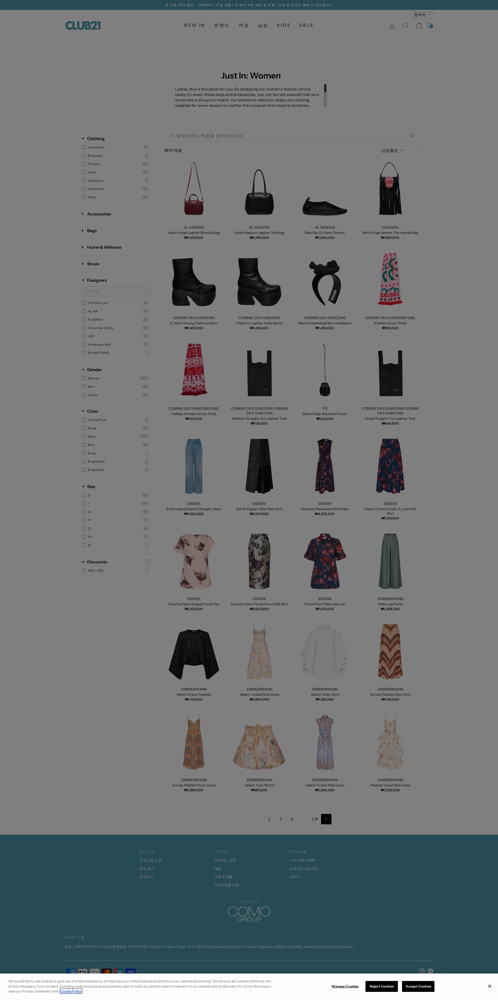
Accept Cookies (418, 986)
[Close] (489, 986)
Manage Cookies (345, 986)
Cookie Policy (71, 991)
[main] (249, 986)
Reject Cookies (382, 986)
